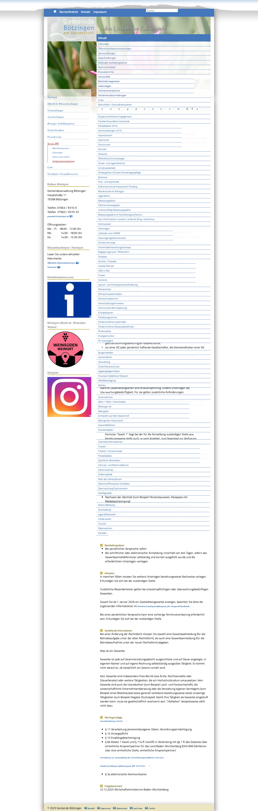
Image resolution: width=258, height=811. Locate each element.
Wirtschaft (104, 391)
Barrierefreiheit (68, 12)
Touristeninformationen (110, 441)
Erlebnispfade (105, 474)
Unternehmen (105, 397)
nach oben (138, 808)
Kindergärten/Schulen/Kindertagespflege (119, 172)
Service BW (104, 76)
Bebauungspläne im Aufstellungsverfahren (120, 214)
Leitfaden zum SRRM (109, 233)
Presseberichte (106, 72)
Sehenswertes (105, 470)
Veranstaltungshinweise (111, 303)
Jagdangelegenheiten (109, 371)
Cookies (151, 808)
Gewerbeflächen (106, 425)
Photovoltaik (104, 331)
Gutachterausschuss (109, 366)
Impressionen (105, 135)
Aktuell (102, 38)
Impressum (100, 12)
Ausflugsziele (105, 493)
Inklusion (102, 154)
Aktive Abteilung (106, 505)
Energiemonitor (106, 336)
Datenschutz (122, 808)
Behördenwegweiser (109, 81)
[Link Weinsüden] (67, 366)
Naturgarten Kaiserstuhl (110, 420)
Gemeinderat (105, 357)
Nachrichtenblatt (106, 67)
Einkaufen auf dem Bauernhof (113, 416)
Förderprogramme (107, 317)
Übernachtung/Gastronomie (112, 488)
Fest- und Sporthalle (108, 182)
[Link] (71, 316)
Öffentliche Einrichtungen (111, 158)
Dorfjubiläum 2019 (107, 126)
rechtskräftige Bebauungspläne (114, 210)
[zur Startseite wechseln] (72, 39)
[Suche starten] (177, 10)
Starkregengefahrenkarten (112, 238)
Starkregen (104, 228)
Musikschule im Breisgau (111, 191)
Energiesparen (105, 312)
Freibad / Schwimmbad (110, 451)
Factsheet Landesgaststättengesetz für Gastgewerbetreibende (164, 606)
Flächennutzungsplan (109, 205)
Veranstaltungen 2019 (110, 130)
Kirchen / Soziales (107, 261)
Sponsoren (103, 140)
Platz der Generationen (110, 479)
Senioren (102, 280)
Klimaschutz (104, 289)
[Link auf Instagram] (71, 416)
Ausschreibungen (107, 58)
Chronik (102, 523)
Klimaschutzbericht (108, 298)
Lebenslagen (104, 86)
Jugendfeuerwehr (107, 514)
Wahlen (102, 385)
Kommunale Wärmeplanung (112, 308)
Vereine (102, 539)
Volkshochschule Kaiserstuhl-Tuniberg (117, 186)
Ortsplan (102, 256)
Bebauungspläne (106, 200)
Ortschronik (104, 144)
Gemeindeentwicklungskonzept (114, 247)
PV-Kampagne (105, 340)
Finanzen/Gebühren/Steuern (113, 376)
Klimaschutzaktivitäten (110, 294)
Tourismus (104, 436)
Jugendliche (104, 196)
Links (101, 100)
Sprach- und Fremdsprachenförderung (118, 284)
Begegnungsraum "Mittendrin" (114, 252)
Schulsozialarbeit (106, 168)
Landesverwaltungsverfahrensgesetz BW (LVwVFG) (122, 765)
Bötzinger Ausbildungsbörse (112, 62)
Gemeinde (104, 110)
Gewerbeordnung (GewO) (111, 721)
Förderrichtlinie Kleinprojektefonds (116, 326)
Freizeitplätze (105, 456)
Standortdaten (105, 430)
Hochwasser (104, 224)
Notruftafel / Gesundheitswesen (115, 104)
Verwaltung (104, 362)
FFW (100, 499)
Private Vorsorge (106, 242)
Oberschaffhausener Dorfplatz (114, 483)
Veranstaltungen (106, 53)
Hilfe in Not (104, 270)
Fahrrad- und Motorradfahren (113, 465)
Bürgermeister (105, 352)
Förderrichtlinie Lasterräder (112, 322)
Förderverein (104, 519)
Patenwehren (105, 528)
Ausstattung (104, 509)
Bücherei (102, 177)
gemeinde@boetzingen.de (58, 216)
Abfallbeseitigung (107, 380)
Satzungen (103, 44)
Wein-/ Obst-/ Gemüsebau (112, 401)
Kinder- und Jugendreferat (111, 163)
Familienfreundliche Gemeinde (114, 121)
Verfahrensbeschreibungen (112, 95)
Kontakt (85, 12)
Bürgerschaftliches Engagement (115, 116)
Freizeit (102, 446)
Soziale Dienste (106, 266)
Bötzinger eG (104, 406)
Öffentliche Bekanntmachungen (114, 48)
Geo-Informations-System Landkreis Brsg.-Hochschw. (126, 219)
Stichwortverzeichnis (109, 90)
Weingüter (103, 411)
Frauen (101, 275)
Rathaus (103, 346)
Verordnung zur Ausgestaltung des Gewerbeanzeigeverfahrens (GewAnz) (132, 757)
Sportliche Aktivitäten (109, 460)
